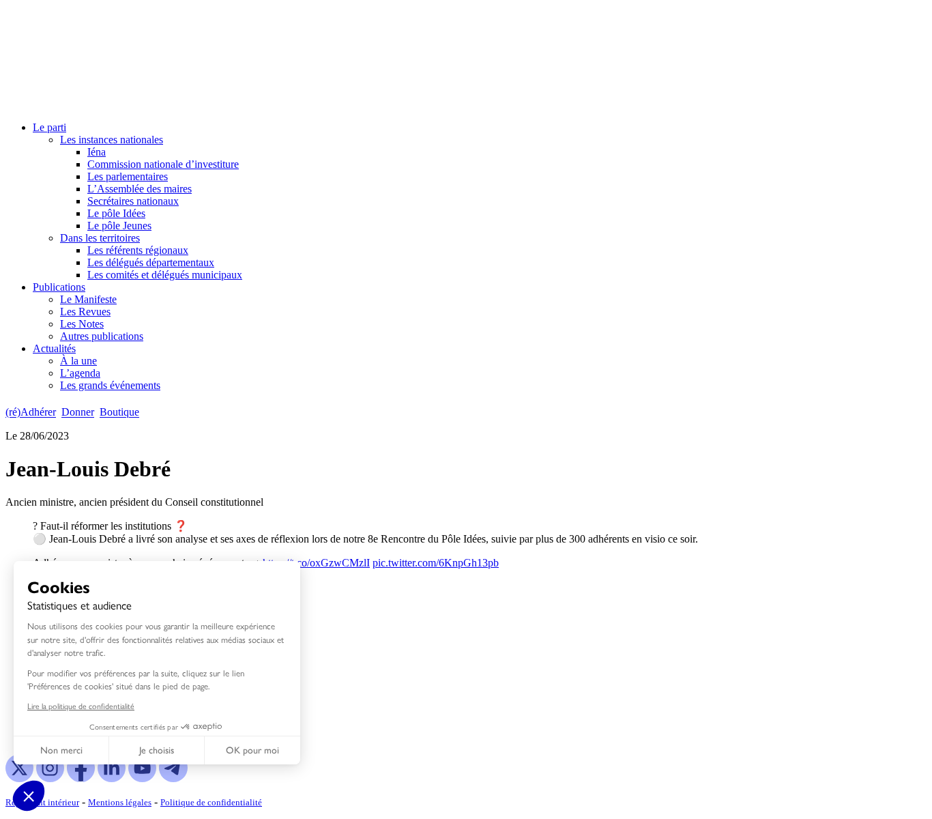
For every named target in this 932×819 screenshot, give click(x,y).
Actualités (54, 348)
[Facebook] (81, 778)
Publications (59, 287)
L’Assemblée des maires (139, 189)
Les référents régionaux (137, 250)
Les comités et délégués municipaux (164, 275)
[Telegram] (173, 778)
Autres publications (101, 336)
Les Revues (85, 311)
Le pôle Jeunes (119, 225)
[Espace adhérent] (169, 412)
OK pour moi (252, 750)
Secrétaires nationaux (133, 201)
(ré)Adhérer (30, 412)
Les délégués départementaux (150, 262)
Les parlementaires (127, 176)
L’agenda (80, 373)
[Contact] (151, 412)
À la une (78, 361)
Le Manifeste (88, 299)
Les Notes (82, 324)
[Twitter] (19, 778)
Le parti (49, 127)
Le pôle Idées (116, 213)
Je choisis (156, 750)
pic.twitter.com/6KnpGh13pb (436, 563)
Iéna (96, 152)
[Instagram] (50, 778)
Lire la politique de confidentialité (80, 706)
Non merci (61, 750)
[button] (28, 795)
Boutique (119, 412)
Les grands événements (110, 385)
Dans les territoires (100, 238)
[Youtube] (142, 778)
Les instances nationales (111, 139)
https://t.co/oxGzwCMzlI (316, 563)
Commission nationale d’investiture (163, 164)
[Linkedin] (112, 778)
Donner (77, 412)
